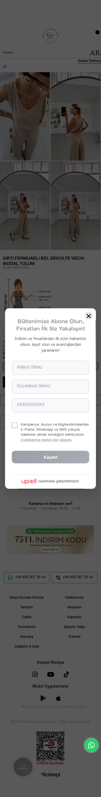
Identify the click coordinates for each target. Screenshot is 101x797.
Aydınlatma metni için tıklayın (46, 440)
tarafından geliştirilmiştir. (58, 481)
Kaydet (51, 456)
